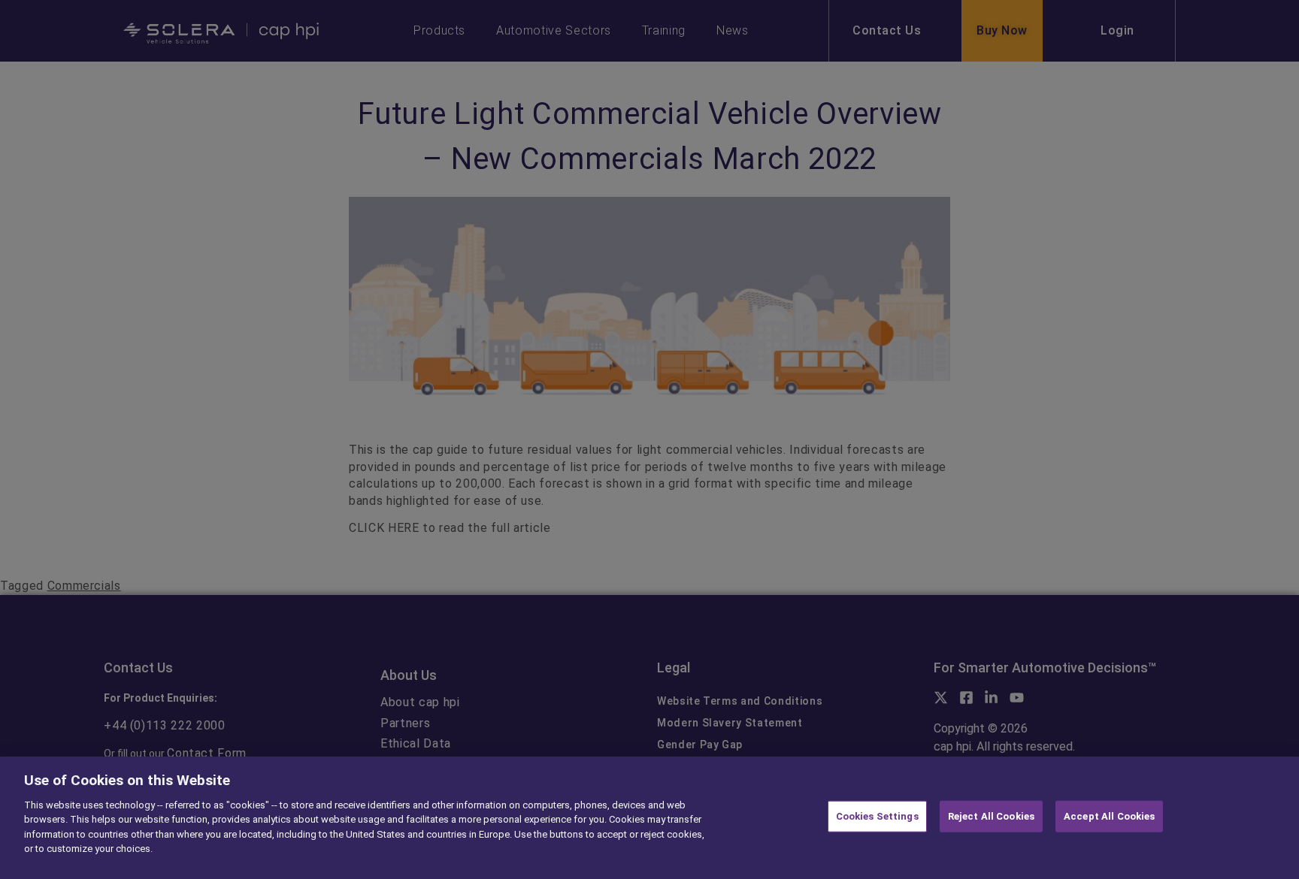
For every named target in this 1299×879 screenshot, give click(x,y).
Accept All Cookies (1109, 816)
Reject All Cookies (991, 816)
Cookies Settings (877, 816)
